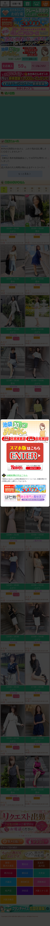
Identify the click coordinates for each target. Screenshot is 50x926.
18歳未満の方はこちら (17, 475)
